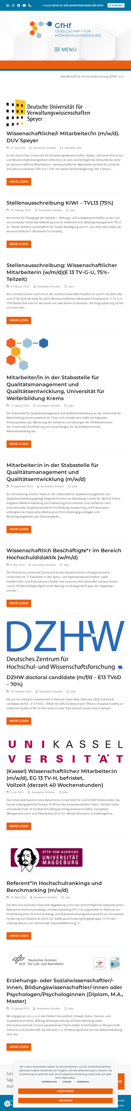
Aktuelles (70, 147)
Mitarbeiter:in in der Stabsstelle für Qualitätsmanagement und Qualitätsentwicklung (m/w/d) (52, 472)
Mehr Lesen (19, 181)
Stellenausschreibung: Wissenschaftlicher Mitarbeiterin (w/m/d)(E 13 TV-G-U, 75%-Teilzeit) (61, 272)
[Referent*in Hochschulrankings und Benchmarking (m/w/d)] (46, 860)
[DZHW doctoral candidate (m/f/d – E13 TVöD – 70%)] (65, 645)
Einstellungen (7, 1104)
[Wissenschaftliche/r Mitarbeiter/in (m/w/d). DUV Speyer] (48, 113)
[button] (66, 49)
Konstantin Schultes (44, 147)
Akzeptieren (65, 1091)
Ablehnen (65, 1100)
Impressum (83, 1082)
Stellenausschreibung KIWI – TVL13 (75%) (59, 203)
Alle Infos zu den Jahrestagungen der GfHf (74, 5)
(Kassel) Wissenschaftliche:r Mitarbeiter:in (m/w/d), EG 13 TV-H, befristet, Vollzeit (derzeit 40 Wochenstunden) (61, 778)
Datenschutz (49, 1082)
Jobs (79, 147)
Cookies (66, 1082)
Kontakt (117, 5)
